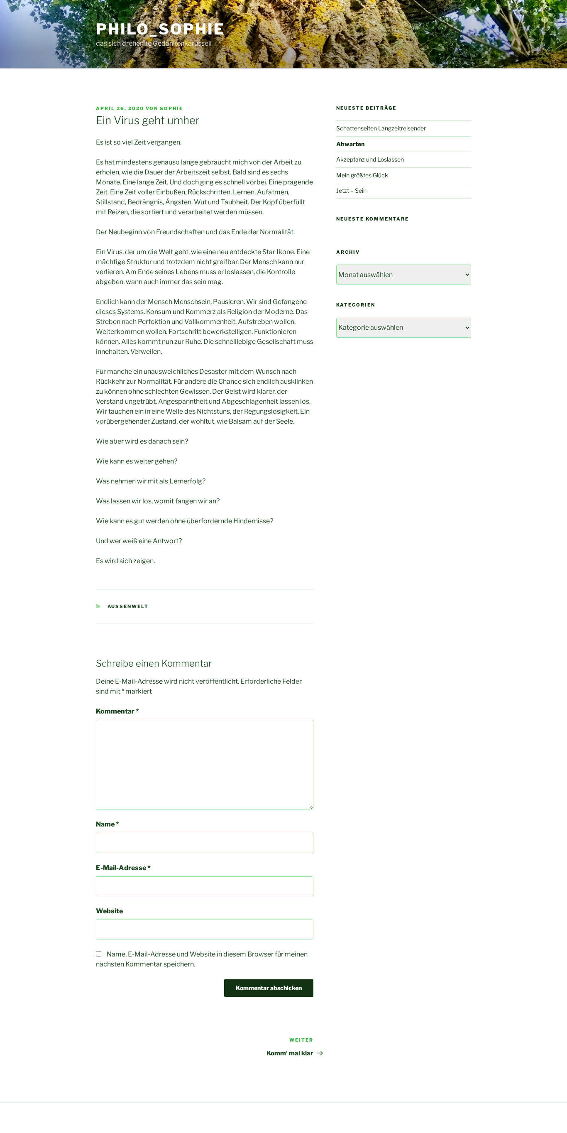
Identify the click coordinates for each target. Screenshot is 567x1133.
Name (107, 824)
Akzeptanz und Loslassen (370, 159)
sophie (171, 108)
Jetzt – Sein (351, 190)
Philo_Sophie (160, 29)
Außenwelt (128, 606)
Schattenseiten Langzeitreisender (381, 128)
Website (109, 911)
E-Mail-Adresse (123, 868)
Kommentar (117, 711)
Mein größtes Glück (362, 175)
